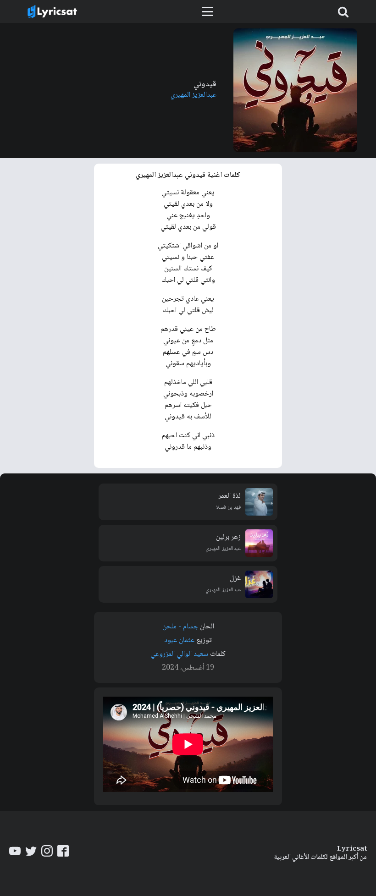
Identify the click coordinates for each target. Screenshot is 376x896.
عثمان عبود (179, 640)
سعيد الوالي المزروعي (179, 654)
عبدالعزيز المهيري (193, 95)
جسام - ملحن (180, 627)
